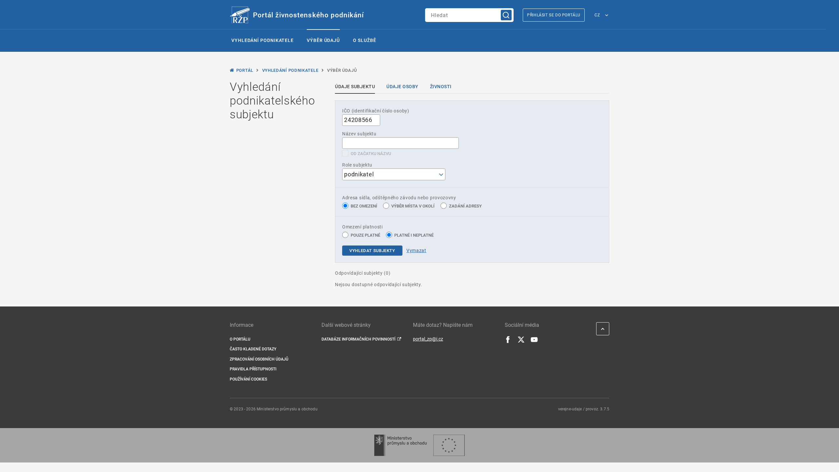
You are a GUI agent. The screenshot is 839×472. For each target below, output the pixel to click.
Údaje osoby (402, 86)
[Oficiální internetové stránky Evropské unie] (449, 445)
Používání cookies (248, 379)
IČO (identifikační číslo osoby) (375, 110)
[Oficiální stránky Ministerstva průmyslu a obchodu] (400, 445)
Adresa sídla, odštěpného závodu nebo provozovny (399, 197)
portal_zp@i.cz (428, 339)
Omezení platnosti (362, 226)
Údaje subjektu (355, 86)
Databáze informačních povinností (358, 339)
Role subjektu (357, 164)
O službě (364, 40)
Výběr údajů (323, 40)
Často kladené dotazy (253, 349)
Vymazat (416, 250)
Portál (244, 70)
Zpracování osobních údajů (259, 359)
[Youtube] (534, 341)
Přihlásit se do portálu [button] (553, 15)
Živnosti (441, 86)
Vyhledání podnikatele (262, 40)
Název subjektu (359, 133)
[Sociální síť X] (521, 341)
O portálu (240, 339)
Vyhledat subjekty (372, 250)
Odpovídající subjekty (363, 273)
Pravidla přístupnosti (253, 369)
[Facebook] (508, 341)
